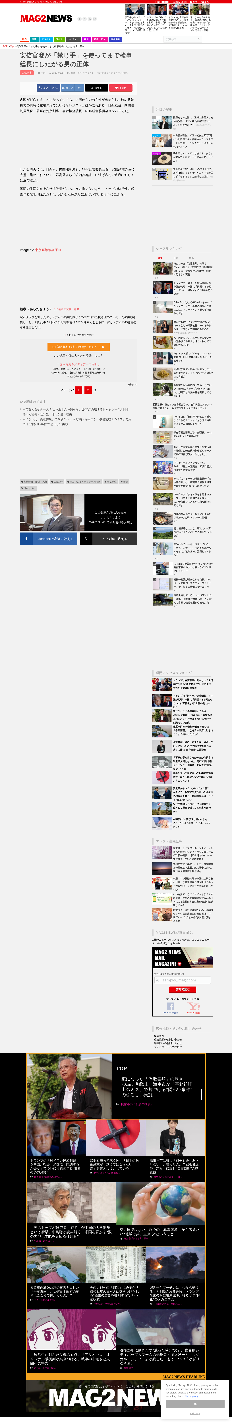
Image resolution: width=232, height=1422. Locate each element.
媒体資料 (159, 1035)
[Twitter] (84, 19)
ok (195, 1403)
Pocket (122, 87)
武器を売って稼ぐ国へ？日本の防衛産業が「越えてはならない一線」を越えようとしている (193, 777)
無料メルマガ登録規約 (164, 974)
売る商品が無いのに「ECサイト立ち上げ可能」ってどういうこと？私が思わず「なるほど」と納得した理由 (193, 173)
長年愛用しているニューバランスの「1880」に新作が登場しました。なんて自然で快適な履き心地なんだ (193, 599)
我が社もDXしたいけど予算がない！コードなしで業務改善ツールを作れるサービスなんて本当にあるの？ (193, 325)
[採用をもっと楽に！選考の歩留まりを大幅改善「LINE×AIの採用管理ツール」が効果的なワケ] (162, 128)
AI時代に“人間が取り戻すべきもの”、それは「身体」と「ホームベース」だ (192, 823)
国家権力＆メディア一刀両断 (85, 481)
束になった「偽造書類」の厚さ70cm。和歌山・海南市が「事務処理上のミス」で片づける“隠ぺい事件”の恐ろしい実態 (200, 24)
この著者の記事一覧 (65, 309)
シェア (44, 87)
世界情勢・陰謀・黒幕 (35, 481)
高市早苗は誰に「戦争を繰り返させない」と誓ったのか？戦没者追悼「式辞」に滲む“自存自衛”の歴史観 (193, 746)
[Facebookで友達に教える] (48, 533)
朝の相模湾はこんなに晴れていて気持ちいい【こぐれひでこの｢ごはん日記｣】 (193, 532)
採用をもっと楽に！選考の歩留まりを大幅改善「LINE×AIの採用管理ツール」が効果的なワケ (193, 121)
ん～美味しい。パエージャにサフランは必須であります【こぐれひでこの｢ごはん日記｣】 (192, 341)
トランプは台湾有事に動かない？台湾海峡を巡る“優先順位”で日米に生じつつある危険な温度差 (178, 22)
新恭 (125, 481)
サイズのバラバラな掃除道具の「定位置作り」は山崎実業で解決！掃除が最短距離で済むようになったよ (192, 482)
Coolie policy (191, 1396)
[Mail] (95, 19)
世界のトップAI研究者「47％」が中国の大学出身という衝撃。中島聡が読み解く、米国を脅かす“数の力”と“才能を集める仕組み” (71, 1232)
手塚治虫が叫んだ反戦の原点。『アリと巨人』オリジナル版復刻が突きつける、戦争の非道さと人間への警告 (70, 1359)
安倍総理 (112, 481)
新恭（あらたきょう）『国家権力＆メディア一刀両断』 (100, 72)
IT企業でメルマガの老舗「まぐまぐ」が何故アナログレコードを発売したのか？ (193, 157)
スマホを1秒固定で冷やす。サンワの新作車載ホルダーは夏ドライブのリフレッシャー (193, 567)
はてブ (69, 87)
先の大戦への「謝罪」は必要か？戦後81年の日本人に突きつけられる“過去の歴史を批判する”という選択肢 (114, 1293)
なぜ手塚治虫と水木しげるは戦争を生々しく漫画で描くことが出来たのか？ (192, 807)
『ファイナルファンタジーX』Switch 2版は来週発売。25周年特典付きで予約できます (193, 466)
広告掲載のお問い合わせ (168, 1039)
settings (195, 1413)
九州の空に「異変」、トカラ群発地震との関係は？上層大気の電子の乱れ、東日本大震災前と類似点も (193, 868)
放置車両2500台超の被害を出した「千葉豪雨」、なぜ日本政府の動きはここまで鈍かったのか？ (193, 730)
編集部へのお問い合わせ (168, 1043)
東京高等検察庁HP (48, 250)
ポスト (98, 88)
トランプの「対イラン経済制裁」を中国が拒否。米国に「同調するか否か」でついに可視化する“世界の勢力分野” (157, 24)
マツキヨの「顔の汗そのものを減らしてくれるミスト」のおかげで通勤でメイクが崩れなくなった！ (192, 420)
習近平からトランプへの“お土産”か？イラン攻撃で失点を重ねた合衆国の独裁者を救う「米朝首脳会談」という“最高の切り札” (135, 25)
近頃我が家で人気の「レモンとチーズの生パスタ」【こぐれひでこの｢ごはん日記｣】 (193, 373)
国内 (43, 72)
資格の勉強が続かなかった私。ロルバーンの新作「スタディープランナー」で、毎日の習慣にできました (192, 583)
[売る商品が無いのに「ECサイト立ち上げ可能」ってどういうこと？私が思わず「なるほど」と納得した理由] (162, 179)
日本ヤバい (29, 488)
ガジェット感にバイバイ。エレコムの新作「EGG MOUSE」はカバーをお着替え (193, 357)
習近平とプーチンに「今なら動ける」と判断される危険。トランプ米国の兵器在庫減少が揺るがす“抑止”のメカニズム (175, 1293)
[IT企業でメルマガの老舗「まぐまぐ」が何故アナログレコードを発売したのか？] (162, 164)
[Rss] (90, 19)
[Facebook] (79, 19)
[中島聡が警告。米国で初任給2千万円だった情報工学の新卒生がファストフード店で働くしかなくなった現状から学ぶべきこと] (162, 146)
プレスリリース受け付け (168, 1046)
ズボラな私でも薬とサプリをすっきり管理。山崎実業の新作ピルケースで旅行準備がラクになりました (192, 451)
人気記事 (58, 481)
